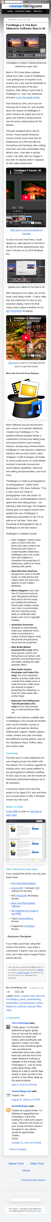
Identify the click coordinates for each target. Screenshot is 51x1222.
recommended (27, 1003)
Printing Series (41, 11)
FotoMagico (12, 999)
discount (40, 996)
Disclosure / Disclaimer (19, 936)
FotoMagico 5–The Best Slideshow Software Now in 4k (25, 26)
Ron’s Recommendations (23, 883)
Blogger (38, 1211)
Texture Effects (25, 918)
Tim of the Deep (20, 1023)
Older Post (37, 1163)
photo (23, 999)
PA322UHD (21, 895)
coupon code (28, 996)
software (22, 1006)
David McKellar (20, 1106)
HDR (37, 888)
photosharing (34, 999)
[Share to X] (20, 992)
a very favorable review (28, 97)
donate (40, 970)
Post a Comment (17, 1149)
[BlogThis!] (18, 992)
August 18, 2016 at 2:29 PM (26, 1099)
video (9, 1010)
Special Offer (34, 1006)
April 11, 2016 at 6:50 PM (24, 1084)
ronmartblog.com (21, 1091)
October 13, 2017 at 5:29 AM (26, 1142)
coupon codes (23, 973)
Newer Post (16, 1163)
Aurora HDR (17, 888)
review (39, 1003)
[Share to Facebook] (22, 992)
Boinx (17, 996)
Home (10, 11)
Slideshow (11, 1006)
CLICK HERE (12, 811)
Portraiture (29, 926)
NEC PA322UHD (14, 311)
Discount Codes (23, 11)
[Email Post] (8, 991)
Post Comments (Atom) (33, 1180)
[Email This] (15, 992)
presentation (12, 1003)
